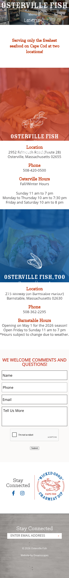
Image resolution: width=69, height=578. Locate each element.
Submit (34, 448)
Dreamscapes (41, 555)
